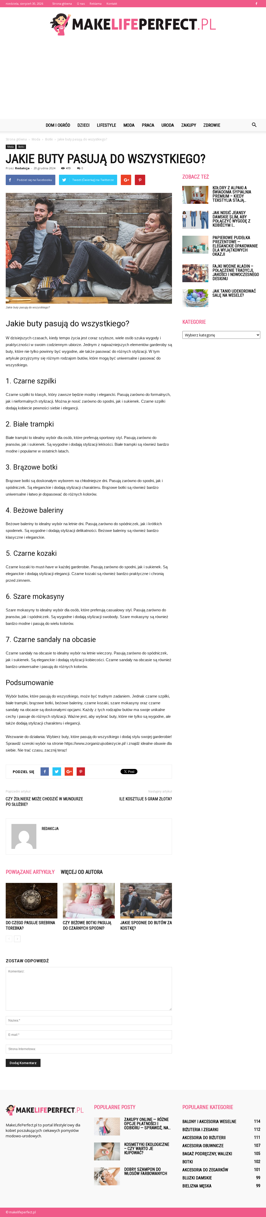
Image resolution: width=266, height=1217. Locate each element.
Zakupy (188, 125)
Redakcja (22, 168)
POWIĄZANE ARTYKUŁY (30, 872)
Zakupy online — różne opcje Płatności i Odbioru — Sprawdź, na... (147, 1123)
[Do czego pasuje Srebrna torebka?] (31, 900)
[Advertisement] (133, 80)
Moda (129, 125)
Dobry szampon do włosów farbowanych (145, 1171)
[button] (254, 125)
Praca (148, 125)
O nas (81, 3)
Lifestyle (106, 125)
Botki (21, 146)
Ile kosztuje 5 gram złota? (145, 798)
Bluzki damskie (197, 1177)
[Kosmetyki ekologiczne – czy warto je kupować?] (107, 1151)
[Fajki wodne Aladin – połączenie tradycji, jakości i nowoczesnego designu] (195, 273)
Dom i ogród (58, 125)
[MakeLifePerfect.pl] (133, 24)
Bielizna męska (196, 1186)
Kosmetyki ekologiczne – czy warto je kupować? (146, 1148)
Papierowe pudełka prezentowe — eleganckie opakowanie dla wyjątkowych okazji (235, 246)
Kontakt (112, 3)
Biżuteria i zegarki (200, 1129)
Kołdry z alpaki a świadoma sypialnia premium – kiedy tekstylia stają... (231, 194)
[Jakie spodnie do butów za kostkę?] (146, 900)
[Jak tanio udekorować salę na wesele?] (195, 298)
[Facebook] (256, 3)
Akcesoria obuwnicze (202, 1145)
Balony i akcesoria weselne (209, 1121)
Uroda (168, 125)
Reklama (96, 3)
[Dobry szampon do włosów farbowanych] (107, 1176)
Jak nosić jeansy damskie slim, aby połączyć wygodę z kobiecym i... (231, 219)
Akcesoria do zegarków (205, 1169)
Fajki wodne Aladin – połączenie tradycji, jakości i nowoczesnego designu (235, 272)
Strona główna (62, 3)
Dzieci (83, 125)
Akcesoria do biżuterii (203, 1137)
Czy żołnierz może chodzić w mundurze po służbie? (44, 801)
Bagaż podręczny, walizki (207, 1153)
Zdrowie (211, 125)
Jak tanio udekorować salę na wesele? (234, 293)
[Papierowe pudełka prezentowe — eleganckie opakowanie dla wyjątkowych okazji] (195, 245)
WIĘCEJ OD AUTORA (82, 872)
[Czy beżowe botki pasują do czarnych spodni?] (89, 900)
